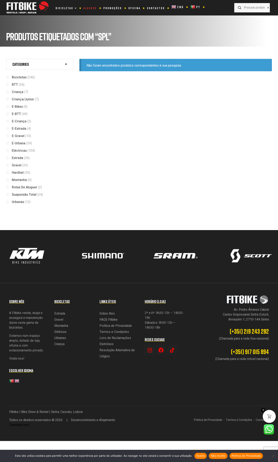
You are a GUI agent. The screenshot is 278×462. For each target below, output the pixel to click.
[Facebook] (161, 350)
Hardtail (18, 172)
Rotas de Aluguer (24, 187)
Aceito (200, 455)
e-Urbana (18, 143)
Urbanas (18, 202)
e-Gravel (18, 136)
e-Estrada (19, 128)
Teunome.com (19, 424)
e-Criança (19, 121)
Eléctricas (19, 150)
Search (265, 7)
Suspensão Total (24, 194)
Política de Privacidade (246, 455)
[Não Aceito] (273, 456)
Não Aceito (218, 455)
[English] (16, 381)
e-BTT (16, 114)
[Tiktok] (172, 350)
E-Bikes (17, 106)
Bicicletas (19, 77)
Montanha (19, 180)
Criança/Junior (23, 99)
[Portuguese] (11, 381)
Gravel (16, 165)
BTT (15, 84)
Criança (17, 92)
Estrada (17, 158)
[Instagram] (150, 350)
